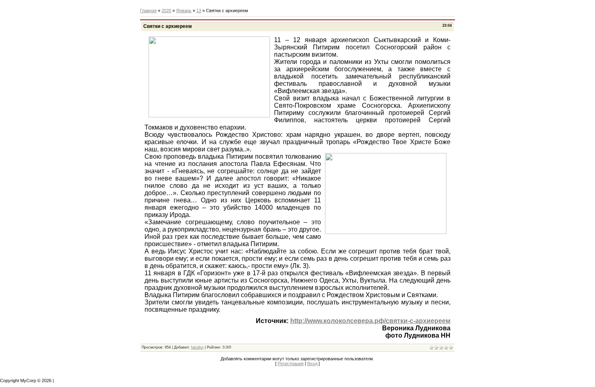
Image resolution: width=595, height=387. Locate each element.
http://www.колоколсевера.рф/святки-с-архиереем (370, 320)
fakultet (197, 347)
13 (198, 10)
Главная (148, 10)
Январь (183, 10)
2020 (166, 10)
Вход (312, 363)
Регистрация (291, 363)
